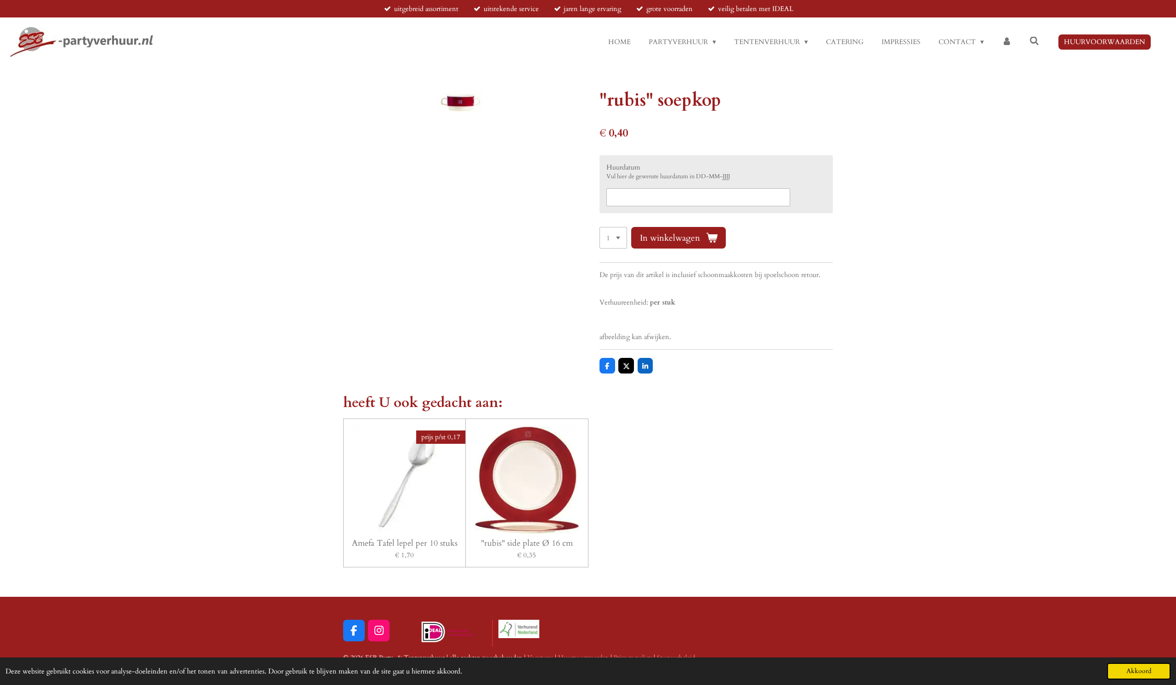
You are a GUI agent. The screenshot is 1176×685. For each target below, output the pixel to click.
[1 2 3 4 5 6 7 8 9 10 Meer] (613, 238)
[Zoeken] (1034, 41)
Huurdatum (623, 167)
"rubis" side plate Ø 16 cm (527, 543)
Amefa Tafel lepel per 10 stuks (405, 543)
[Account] (1006, 42)
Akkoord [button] (1138, 671)
